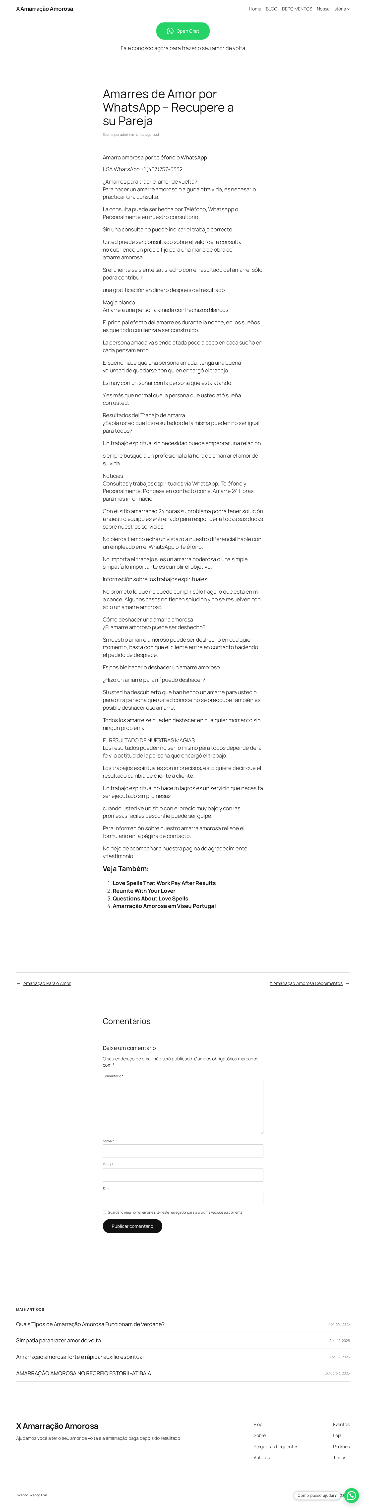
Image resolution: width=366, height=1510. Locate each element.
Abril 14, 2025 (339, 1340)
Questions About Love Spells (150, 898)
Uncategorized (147, 134)
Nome (108, 1141)
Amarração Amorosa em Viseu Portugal (164, 906)
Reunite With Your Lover (144, 890)
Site (106, 1188)
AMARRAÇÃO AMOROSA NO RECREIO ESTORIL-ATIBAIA (83, 1373)
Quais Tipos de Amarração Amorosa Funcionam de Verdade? (90, 1324)
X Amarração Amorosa (44, 8)
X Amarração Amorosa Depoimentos (306, 983)
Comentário (113, 1076)
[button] (351, 1495)
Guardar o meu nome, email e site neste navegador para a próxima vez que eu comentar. (176, 1212)
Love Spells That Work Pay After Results (164, 883)
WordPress (341, 1495)
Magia (110, 302)
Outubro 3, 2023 (337, 1373)
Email (108, 1164)
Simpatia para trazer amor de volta (58, 1340)
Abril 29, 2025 (339, 1324)
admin (125, 134)
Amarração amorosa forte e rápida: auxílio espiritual (80, 1357)
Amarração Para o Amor (47, 983)
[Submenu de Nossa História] (348, 8)
